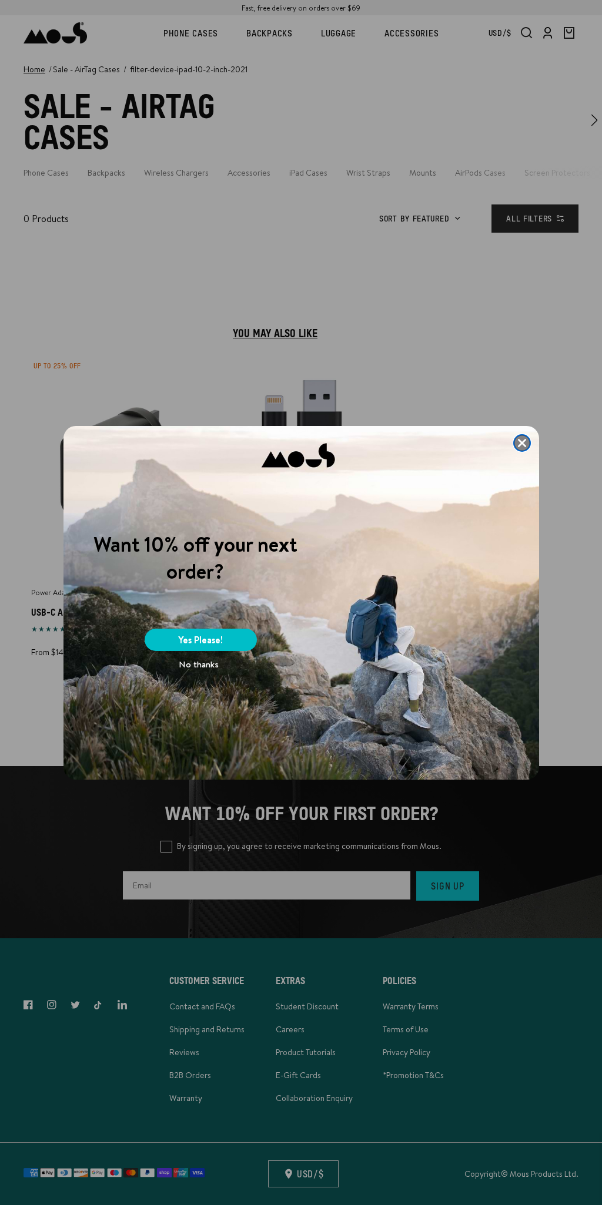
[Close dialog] (522, 443)
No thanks (199, 664)
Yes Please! (200, 639)
